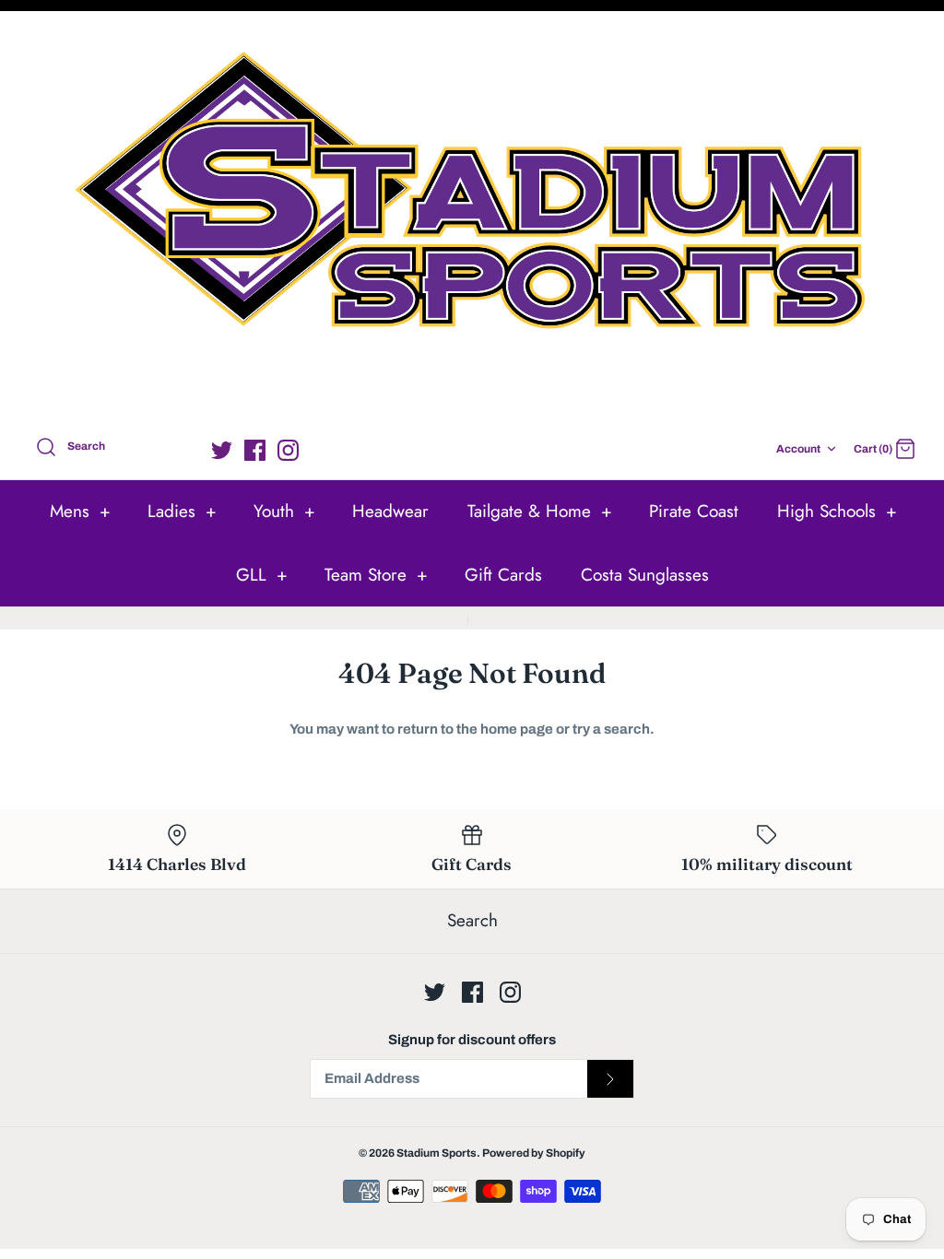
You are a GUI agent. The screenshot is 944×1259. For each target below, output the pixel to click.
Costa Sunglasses (645, 574)
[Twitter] (221, 450)
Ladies (182, 511)
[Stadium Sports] (472, 219)
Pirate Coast (693, 511)
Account (798, 448)
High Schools (837, 511)
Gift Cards (503, 574)
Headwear (390, 511)
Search (472, 920)
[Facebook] (255, 450)
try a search (611, 729)
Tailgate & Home (539, 511)
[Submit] (610, 1079)
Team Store (376, 574)
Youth (284, 511)
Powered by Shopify (533, 1153)
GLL (262, 574)
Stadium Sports (436, 1153)
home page (516, 729)
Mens (80, 511)
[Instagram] (288, 450)
